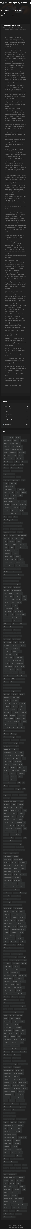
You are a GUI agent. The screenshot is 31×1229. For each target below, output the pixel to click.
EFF (13, 679)
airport (6, 458)
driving (16, 666)
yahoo (5, 1214)
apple (20, 471)
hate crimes (22, 767)
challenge (11, 541)
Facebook (12, 715)
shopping (23, 1039)
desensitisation (16, 651)
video (18, 1183)
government (7, 758)
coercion (17, 556)
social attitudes (22, 1064)
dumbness (6, 672)
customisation (7, 620)
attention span (15, 480)
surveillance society (9, 1119)
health (5, 770)
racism (12, 984)
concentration (16, 569)
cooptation (17, 587)
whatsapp (14, 1201)
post (22, 948)
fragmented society (9, 737)
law (12, 822)
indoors (15, 795)
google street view (18, 755)
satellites (19, 1015)
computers (7, 569)
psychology (7, 975)
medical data (7, 856)
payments (22, 917)
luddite (6, 834)
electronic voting (8, 688)
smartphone (7, 1058)
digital (15, 654)
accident (18, 437)
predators (6, 954)
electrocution (7, 685)
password (6, 917)
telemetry (14, 1146)
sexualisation (7, 1039)
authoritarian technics (9, 489)
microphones (7, 865)
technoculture (16, 1131)
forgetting (13, 734)
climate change (8, 556)
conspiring (6, 578)
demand (6, 648)
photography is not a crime (17, 929)
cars (13, 532)
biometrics (6, 507)
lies (25, 828)
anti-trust (6, 471)
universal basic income (10, 1177)
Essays (7, 416)
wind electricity (15, 1204)
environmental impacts (19, 703)
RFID (12, 1006)
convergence (17, 584)
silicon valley (7, 1045)
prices (5, 960)
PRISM (11, 960)
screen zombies (8, 1030)
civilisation (15, 550)
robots (17, 1009)
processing (16, 963)
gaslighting (14, 743)
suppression (22, 1107)
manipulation (7, 844)
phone (14, 926)
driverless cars (8, 666)
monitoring (13, 883)
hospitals (13, 776)
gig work (16, 749)
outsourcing (14, 911)
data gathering (16, 636)
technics (19, 1128)
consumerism (15, 578)
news (13, 899)
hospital (6, 776)
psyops (14, 975)
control (15, 581)
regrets (22, 997)
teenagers (16, 1143)
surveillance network (9, 1116)
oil (20, 905)
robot (10, 1009)
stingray (12, 1100)
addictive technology (17, 449)
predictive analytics (17, 954)
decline (22, 642)
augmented (13, 483)
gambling (6, 740)
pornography (7, 948)
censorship (14, 538)
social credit (17, 1067)
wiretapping (7, 1207)
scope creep (7, 1024)
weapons (6, 1195)
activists (23, 440)
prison (17, 960)
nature (6, 890)
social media (7, 1079)
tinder (5, 1156)
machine (18, 834)
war (12, 1192)
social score (7, 1085)
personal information (9, 923)
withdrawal (16, 1207)
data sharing (16, 639)
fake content (7, 721)
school (15, 1021)
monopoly (21, 883)
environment (7, 703)
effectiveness (20, 679)
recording (6, 997)
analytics (13, 465)
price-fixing (22, 957)
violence (22, 1186)
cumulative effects (8, 617)
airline (20, 455)
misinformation (22, 29)
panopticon (14, 914)
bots (10, 517)
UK (5, 1174)
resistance (6, 1003)
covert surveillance (15, 599)
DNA (12, 663)
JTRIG (13, 816)
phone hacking (22, 926)
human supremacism (9, 783)
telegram (6, 1146)
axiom (17, 492)
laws (5, 825)
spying (13, 1097)
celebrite (12, 535)
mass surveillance (18, 850)
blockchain (14, 510)
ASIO (18, 477)
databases (17, 630)
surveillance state (21, 1119)
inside (13, 804)
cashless (20, 532)
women (24, 1207)
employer (6, 694)
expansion (13, 709)
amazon (24, 462)
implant (20, 792)
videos (15, 1186)
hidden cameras (15, 770)
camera (6, 529)
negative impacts (15, 890)
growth (14, 764)
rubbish (24, 1009)
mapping (6, 847)
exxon (5, 715)
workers (12, 1211)
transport (17, 1165)
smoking (15, 1061)
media (5, 853)
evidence (22, 706)
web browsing (18, 1198)
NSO (5, 905)
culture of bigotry (20, 614)
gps (24, 758)
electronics (16, 685)
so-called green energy (10, 1064)
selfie (16, 1033)
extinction (15, 712)
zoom (12, 1217)
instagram (20, 804)
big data (24, 501)
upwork (6, 1180)
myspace (6, 886)
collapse (6, 559)
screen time (18, 1027)
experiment (21, 709)
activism (16, 440)
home (5, 773)
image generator (14, 786)
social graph (19, 1070)
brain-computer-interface (10, 520)
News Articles (21, 27)
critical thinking (8, 608)
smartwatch (7, 1061)
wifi (20, 1201)
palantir (22, 911)
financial (15, 727)
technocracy (7, 1131)
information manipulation (10, 801)
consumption (7, 581)
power (12, 951)
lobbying (6, 831)
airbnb (14, 455)
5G (5, 437)
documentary (19, 663)
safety (5, 1015)
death (15, 642)
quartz (5, 984)
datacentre (7, 636)
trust (18, 1168)
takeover (13, 1122)
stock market (20, 1100)
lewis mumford (8, 828)
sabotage (14, 1012)
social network (22, 1082)
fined (22, 727)
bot (5, 517)
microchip (14, 862)
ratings (12, 990)
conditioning (7, 572)
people (13, 920)
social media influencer (19, 1079)
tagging (6, 1122)
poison (12, 935)
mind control (17, 871)
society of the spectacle (10, 1091)
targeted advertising (9, 1125)
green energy (7, 761)
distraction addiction (18, 660)
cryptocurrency (18, 611)
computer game (20, 562)
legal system (20, 825)
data (11, 627)
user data (19, 1180)
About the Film (15, 1227)
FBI (5, 724)
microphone (23, 862)
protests (6, 972)
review (22, 1003)
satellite (12, 1015)
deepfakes (8, 29)
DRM (22, 666)
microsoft (16, 865)
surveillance (7, 1110)
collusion (13, 559)
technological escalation (10, 1134)
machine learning (8, 838)
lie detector (18, 828)
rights (23, 1006)
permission (20, 920)
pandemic (6, 914)
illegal (5, 786)
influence (14, 798)
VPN (24, 1189)
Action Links (7, 406)
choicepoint (19, 547)
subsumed (13, 1107)
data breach (7, 633)
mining (15, 874)
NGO (18, 899)
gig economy (7, 749)
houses (6, 779)
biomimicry (15, 507)
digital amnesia (8, 657)
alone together (8, 462)
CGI (5, 541)
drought (19, 669)
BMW (21, 510)
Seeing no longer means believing (11, 26)
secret (23, 1030)
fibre (20, 724)
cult (5, 614)
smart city (22, 1052)
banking (6, 495)
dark (14, 624)
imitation (6, 792)
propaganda (16, 969)
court (24, 596)
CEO (22, 538)
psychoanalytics (15, 972)
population (20, 945)
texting (14, 1152)
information (22, 798)
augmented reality (8, 486)
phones (6, 929)
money (5, 883)
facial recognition (8, 718)
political (6, 941)
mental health (7, 859)
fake (24, 718)
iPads (24, 810)
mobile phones (17, 880)
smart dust (17, 1055)
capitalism (6, 532)
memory (16, 856)
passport (23, 914)
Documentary (9, 414)
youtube (18, 1214)
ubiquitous (22, 1171)
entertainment (15, 697)
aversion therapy (8, 492)
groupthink (7, 764)
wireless (24, 1204)
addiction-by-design (17, 446)
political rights (14, 941)
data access (19, 627)
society (24, 1088)
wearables (14, 1195)
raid (18, 984)
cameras (13, 529)
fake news (16, 721)
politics (6, 945)
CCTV (5, 535)
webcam (6, 1201)
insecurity (6, 804)
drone (5, 669)
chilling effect (22, 544)
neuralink (6, 896)
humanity (13, 779)
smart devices (7, 1055)
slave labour (15, 1048)
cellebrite (6, 538)
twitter (24, 1168)
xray (25, 1211)
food (23, 731)
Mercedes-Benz (18, 859)
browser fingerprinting (9, 523)
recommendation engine (18, 993)
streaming (6, 1104)
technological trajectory (10, 1137)
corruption (17, 596)
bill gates (6, 504)
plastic (5, 935)
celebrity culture (21, 535)
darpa (5, 627)
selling (23, 1033)
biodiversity (23, 504)
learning (12, 825)
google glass (7, 755)
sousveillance (19, 1094)
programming (7, 966)
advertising (22, 452)
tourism (19, 1156)
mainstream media (8, 841)
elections (13, 682)
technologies (22, 1137)
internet (6, 810)
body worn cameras (15, 513)
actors (5, 443)
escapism (14, 706)
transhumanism (8, 1165)
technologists (7, 1140)
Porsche (15, 948)
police (18, 935)
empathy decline (16, 691)
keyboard (20, 816)
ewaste (6, 709)
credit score (7, 605)
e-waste (22, 672)
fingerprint (6, 731)
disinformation (14, 29)
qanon (15, 981)
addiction (6, 446)
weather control (8, 1198)
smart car (6, 1052)
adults (5, 452)
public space (7, 981)
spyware (20, 1097)
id (23, 783)
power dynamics (21, 951)
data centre (16, 633)
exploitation (7, 712)
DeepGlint (14, 645)
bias (18, 501)
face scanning (21, 715)
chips (11, 547)
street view (15, 1104)
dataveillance (7, 642)
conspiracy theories (18, 575)
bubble (20, 523)
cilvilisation (7, 550)
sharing (15, 1039)
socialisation (7, 1076)
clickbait (15, 553)
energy (22, 694)
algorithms (20, 458)
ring (5, 1009)
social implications (18, 1073)
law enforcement (21, 822)
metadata (6, 862)
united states (12, 1174)
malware (19, 841)
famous (24, 721)
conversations (7, 587)
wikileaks (6, 1204)
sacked (21, 1012)
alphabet (17, 462)
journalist (21, 813)
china (5, 547)
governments (16, 758)
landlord (6, 822)
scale (5, 1018)
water (18, 1192)
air (9, 455)
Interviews (7, 422)
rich (17, 1006)
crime (14, 605)
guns (20, 764)
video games (7, 1186)
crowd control (7, 611)
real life (19, 990)
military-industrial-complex (10, 868)
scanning (18, 1018)
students (23, 1104)
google (21, 752)
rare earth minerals (18, 987)
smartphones (16, 1058)
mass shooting (7, 850)
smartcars (14, 1052)
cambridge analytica (16, 526)
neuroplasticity (15, 896)
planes (21, 932)
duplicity (14, 672)
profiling (24, 963)
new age (6, 899)
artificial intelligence (9, 477)
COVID (24, 599)
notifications (16, 902)
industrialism (23, 795)
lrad (20, 831)
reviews (6, 1006)
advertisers (13, 452)
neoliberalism (7, 893)
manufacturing (17, 844)
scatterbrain (7, 1021)
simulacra (16, 1045)
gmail (15, 752)
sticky (5, 1100)
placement (13, 932)
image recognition (8, 789)
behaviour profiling (8, 501)
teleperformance (8, 1149)
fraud (18, 737)
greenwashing (17, 761)
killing (14, 819)
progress (16, 966)
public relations (8, 978)
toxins (21, 1159)
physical (6, 932)
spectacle (6, 1097)
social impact (7, 1073)
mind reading (7, 874)
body (5, 513)
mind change (7, 871)
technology (17, 1140)
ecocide (16, 676)
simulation (6, 1048)
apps (5, 474)
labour (20, 819)
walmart (6, 1192)
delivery (22, 645)
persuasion (7, 926)
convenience (7, 584)
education (6, 679)
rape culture (7, 987)
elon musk (17, 688)
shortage (6, 1042)
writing (18, 1211)
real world (6, 993)
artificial (12, 474)
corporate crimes (16, 590)
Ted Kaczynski (7, 1143)
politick (23, 941)
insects (21, 801)
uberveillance (13, 1171)
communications (8, 562)
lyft (12, 834)
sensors (6, 1036)
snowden (22, 1061)
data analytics (7, 630)
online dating (7, 908)
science (21, 1021)
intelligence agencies (16, 807)
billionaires (14, 504)
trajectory (13, 1162)
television (6, 1152)
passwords (14, 917)
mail (25, 838)
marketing (19, 847)
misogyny (17, 877)
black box (6, 510)
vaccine (12, 1183)
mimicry (22, 868)
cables (5, 526)
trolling (6, 1168)
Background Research (9, 408)
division (6, 663)
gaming (23, 740)
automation (21, 489)
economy (23, 676)
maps (13, 847)
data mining (7, 639)
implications (7, 795)
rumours (6, 1012)
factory (18, 718)
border (24, 513)
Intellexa (6, 807)
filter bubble (7, 727)
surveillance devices (9, 1113)
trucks (12, 1168)
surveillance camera (18, 1110)
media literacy (13, 853)
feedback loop (12, 724)
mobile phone (7, 880)
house (20, 776)
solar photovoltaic (8, 1094)
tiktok (20, 1152)
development (7, 654)
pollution (13, 945)
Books (7, 411)
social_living (17, 1088)
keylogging (6, 819)
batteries (13, 495)
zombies (6, 1217)
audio (5, 483)
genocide (15, 746)
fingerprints (15, 731)
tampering (21, 1122)
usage (12, 1180)
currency (18, 617)
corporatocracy (8, 596)
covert (5, 599)
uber (5, 1171)
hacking (6, 767)
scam (11, 1018)
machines (18, 838)
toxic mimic (14, 1159)
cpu (13, 602)
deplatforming (15, 648)
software (21, 1091)
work (5, 1211)
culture (11, 614)
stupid (5, 1107)
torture (12, 1156)
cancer (20, 529)
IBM (19, 783)
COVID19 (6, 602)
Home (10, 1227)
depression (7, 651)
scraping (15, 1024)
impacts (13, 792)
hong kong (21, 773)
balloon (24, 492)
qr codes (22, 981)
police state (20, 938)
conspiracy (7, 575)
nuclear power (13, 905)
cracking (19, 602)
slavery (23, 1048)
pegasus (6, 920)
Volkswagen (17, 1189)
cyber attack (17, 620)
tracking (6, 1162)
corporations (19, 593)
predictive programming (10, 957)
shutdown (14, 1042)
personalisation (21, 923)
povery (5, 951)
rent (22, 1000)
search (17, 1030)
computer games (8, 565)
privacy (24, 960)
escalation (6, 706)
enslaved (6, 697)
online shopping (18, 908)
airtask (12, 458)
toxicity (6, 1159)
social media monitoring (10, 1082)
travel (24, 1165)
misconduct (23, 874)
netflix (15, 893)
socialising (16, 1076)
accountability (7, 440)
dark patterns (22, 624)
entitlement (15, 700)
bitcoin (22, 507)
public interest (22, 975)
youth (11, 1214)
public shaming (18, 978)
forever (6, 734)
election (6, 682)
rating (5, 990)
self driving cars (8, 1033)
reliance (16, 1000)
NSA (23, 902)
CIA (25, 547)
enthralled (6, 700)
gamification (15, 740)
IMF (24, 789)
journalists (6, 816)
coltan (20, 559)
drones (12, 669)
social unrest (7, 1088)
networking (23, 893)
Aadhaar (11, 437)
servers (13, 1036)
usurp (5, 1183)
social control (7, 1067)
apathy (13, 471)
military (23, 865)
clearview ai (7, 553)
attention (6, 480)
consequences (16, 572)
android (21, 465)
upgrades (21, 1177)
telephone (18, 1149)
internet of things (15, 810)
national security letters (18, 886)
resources (15, 1003)
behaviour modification (9, 498)
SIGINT (21, 1042)
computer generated (21, 565)
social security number (19, 1085)
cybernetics (7, 624)
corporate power (8, 593)
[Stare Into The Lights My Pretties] (15, 3)
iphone (5, 813)
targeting (19, 1125)
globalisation (7, 752)
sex (19, 1036)
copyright (6, 590)
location (14, 831)
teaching (11, 1128)
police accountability (9, 938)
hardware (13, 767)
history (23, 770)
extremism (23, 712)
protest (23, 969)
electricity (21, 682)
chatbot (19, 541)
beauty (20, 495)
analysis (6, 465)
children (14, 544)
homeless (12, 773)
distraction (6, 660)
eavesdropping (7, 676)
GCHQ (21, 743)
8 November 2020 (7, 27)
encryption (14, 694)
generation (7, 746)
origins (6, 911)
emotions (6, 691)
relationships (7, 1000)
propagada (6, 969)
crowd (16, 608)
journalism (13, 813)
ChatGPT (6, 544)
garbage (6, 743)
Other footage (9, 419)
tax (5, 1128)
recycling (14, 997)
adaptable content (15, 443)
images (18, 789)
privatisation (7, 963)
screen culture (7, 1027)
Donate (21, 1227)
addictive (6, 449)
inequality (6, 798)
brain (15, 517)
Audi (23, 480)
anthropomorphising (16, 468)
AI (4, 455)
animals (6, 468)
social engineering (8, 1070)
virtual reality (7, 1189)
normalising (7, 902)
